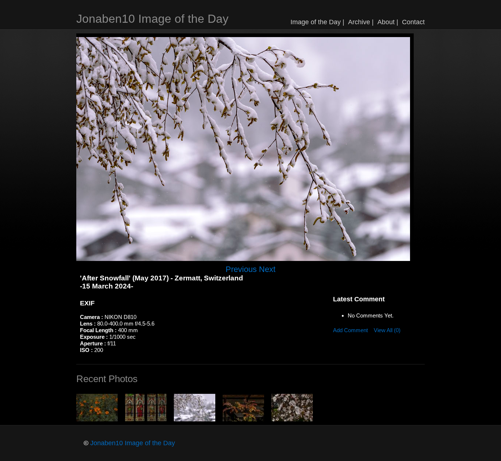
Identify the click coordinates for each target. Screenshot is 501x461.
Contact (413, 22)
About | (387, 22)
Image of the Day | (317, 22)
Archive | (361, 22)
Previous (241, 269)
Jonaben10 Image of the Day (152, 18)
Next (267, 269)
